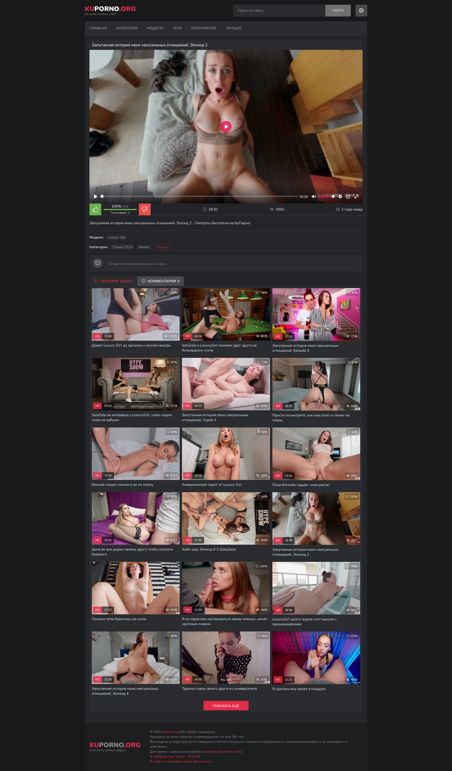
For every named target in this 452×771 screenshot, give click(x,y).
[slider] (199, 196)
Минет (144, 247)
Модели (155, 28)
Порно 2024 (123, 247)
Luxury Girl (116, 237)
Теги (177, 28)
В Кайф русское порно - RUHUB (175, 756)
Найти (338, 10)
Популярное (204, 28)
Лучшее (234, 28)
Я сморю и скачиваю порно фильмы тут (181, 761)
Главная (98, 28)
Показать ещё (226, 706)
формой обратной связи (223, 751)
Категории (126, 28)
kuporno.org (171, 732)
